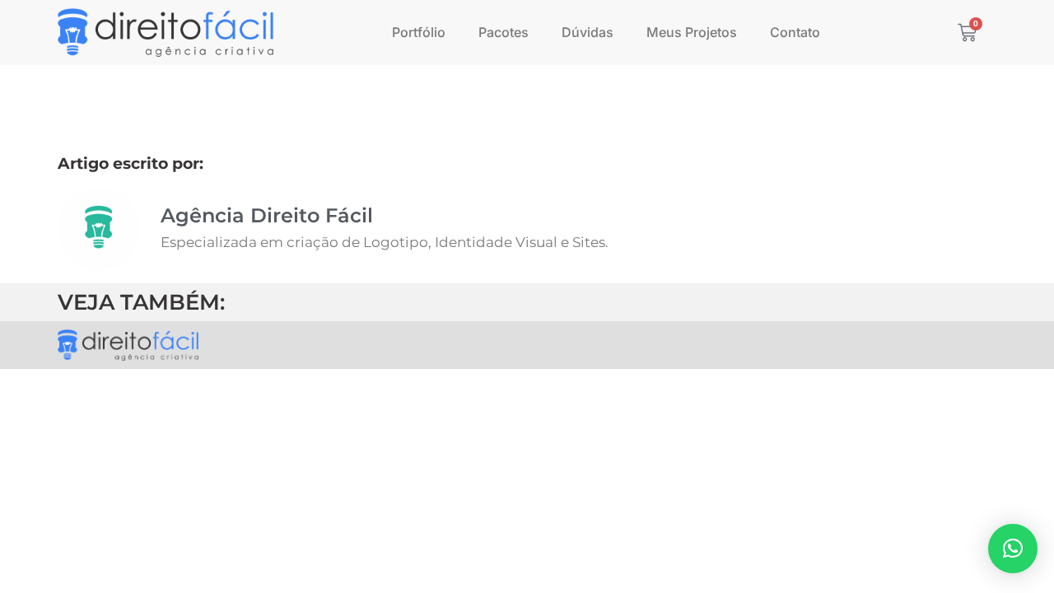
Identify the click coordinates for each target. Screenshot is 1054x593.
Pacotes (503, 32)
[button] (1013, 548)
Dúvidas (587, 32)
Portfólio (418, 32)
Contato (795, 32)
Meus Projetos (691, 32)
